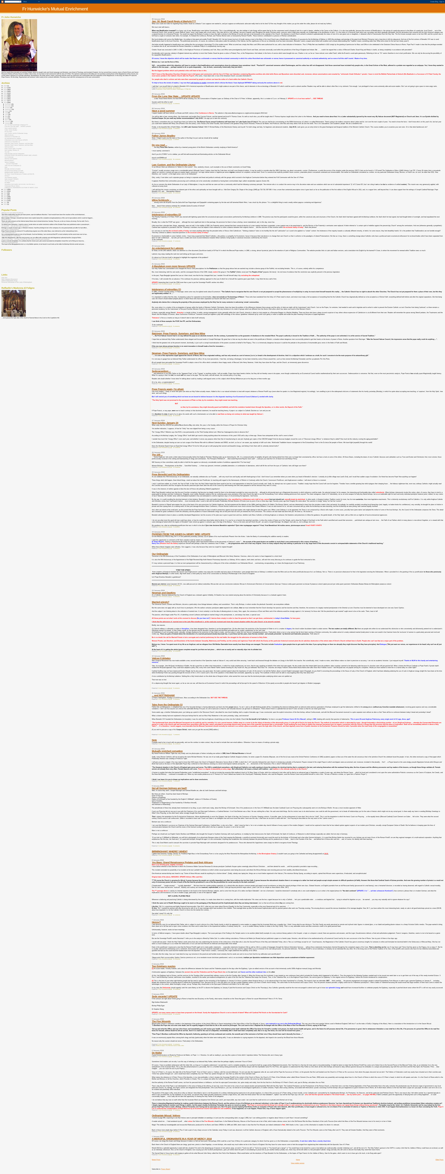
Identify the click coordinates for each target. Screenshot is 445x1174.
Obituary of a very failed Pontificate (12, 213)
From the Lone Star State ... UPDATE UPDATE (176, 96)
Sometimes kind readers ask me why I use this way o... (20, 184)
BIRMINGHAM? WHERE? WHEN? (170, 851)
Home (298, 1160)
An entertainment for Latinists (167, 248)
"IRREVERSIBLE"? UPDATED (11, 236)
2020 (5, 95)
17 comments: (177, 241)
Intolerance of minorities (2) (166, 214)
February (8, 121)
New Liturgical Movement (9, 279)
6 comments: (176, 347)
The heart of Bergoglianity (10, 242)
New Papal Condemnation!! (10, 229)
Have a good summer (163, 110)
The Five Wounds (161, 1021)
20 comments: (177, 415)
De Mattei (157, 1052)
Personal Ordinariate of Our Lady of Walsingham (17, 282)
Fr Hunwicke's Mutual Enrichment (55, 8)
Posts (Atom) (165, 1169)
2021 (5, 93)
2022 (5, 91)
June (6, 114)
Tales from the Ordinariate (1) (167, 704)
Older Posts (439, 1160)
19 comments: (177, 87)
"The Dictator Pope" (8, 222)
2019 (5, 97)
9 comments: (176, 383)
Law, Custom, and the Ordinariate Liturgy (173, 164)
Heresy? (156, 922)
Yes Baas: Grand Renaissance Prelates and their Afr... (20, 174)
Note (154, 740)
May (6, 116)
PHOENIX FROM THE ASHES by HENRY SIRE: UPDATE (181, 534)
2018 (5, 99)
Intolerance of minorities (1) (166, 289)
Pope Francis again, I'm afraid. (168, 389)
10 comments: (177, 585)
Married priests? (160, 602)
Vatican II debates (161, 658)
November (8, 106)
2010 (5, 197)
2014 (5, 191)
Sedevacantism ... (161, 371)
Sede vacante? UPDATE (164, 996)
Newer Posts (156, 1160)
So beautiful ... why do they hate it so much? (15, 226)
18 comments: (177, 651)
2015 (5, 189)
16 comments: (177, 959)
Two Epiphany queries (163, 966)
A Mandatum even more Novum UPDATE (173, 266)
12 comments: (177, 447)
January (7, 123)
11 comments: (177, 915)
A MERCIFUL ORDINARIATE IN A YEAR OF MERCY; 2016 (182, 1138)
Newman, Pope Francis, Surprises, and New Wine (178, 353)
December (8, 104)
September (8, 109)
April (6, 118)
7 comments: (176, 734)
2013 (5, 193)
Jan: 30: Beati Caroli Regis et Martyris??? (174, 21)
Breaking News (6, 219)
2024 (5, 87)
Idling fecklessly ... (161, 200)
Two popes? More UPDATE (10, 216)
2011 (5, 195)
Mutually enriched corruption (167, 751)
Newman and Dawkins (164, 592)
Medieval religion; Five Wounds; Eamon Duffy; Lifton (170, 1045)
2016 (5, 102)
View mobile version (297, 1163)
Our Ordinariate (160, 553)
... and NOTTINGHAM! (163, 695)
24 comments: (177, 192)
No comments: (177, 159)
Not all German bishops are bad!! (169, 788)
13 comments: (177, 284)
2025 (5, 86)
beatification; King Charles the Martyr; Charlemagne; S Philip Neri (173, 89)
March (7, 119)
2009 (5, 198)
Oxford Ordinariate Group (9, 280)
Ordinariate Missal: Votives (166, 1115)
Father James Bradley (163, 135)
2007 (5, 202)
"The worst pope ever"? (9, 232)
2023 (5, 89)
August (7, 111)
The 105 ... (157, 454)
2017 (5, 100)
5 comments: (176, 527)
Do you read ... (159, 145)
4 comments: (176, 699)
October (7, 107)
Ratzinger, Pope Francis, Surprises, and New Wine (178, 333)
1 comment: (176, 139)
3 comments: (176, 548)
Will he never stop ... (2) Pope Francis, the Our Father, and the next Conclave (25, 239)
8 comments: (176, 326)
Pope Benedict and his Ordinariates (171, 474)
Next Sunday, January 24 (165, 422)
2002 (5, 204)
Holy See (4, 277)
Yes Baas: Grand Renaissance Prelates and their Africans (182, 862)
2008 (5, 200)
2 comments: (176, 103)
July (6, 112)
